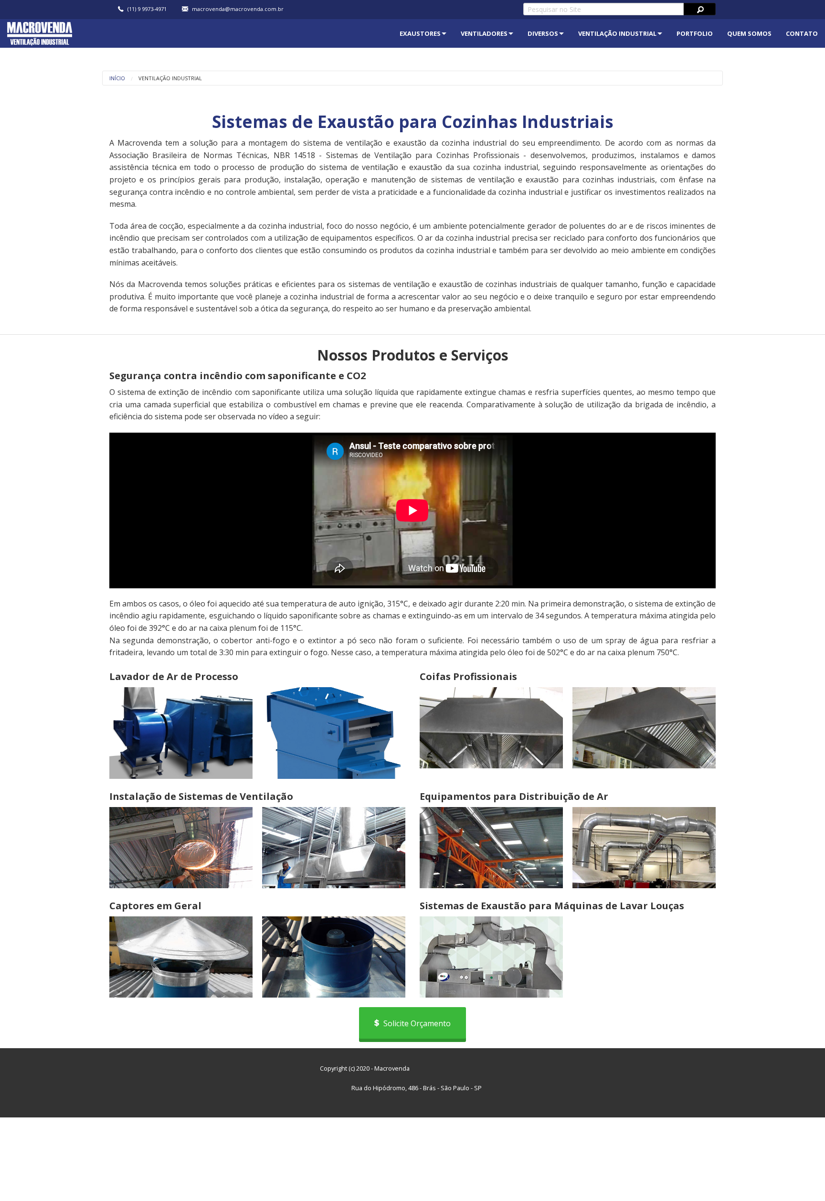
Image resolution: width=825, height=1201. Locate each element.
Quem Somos (749, 33)
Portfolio (695, 33)
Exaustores (420, 33)
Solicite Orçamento (416, 1023)
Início (117, 78)
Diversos (543, 33)
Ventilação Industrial (617, 33)
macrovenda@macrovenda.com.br (238, 9)
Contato (802, 33)
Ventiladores (484, 33)
